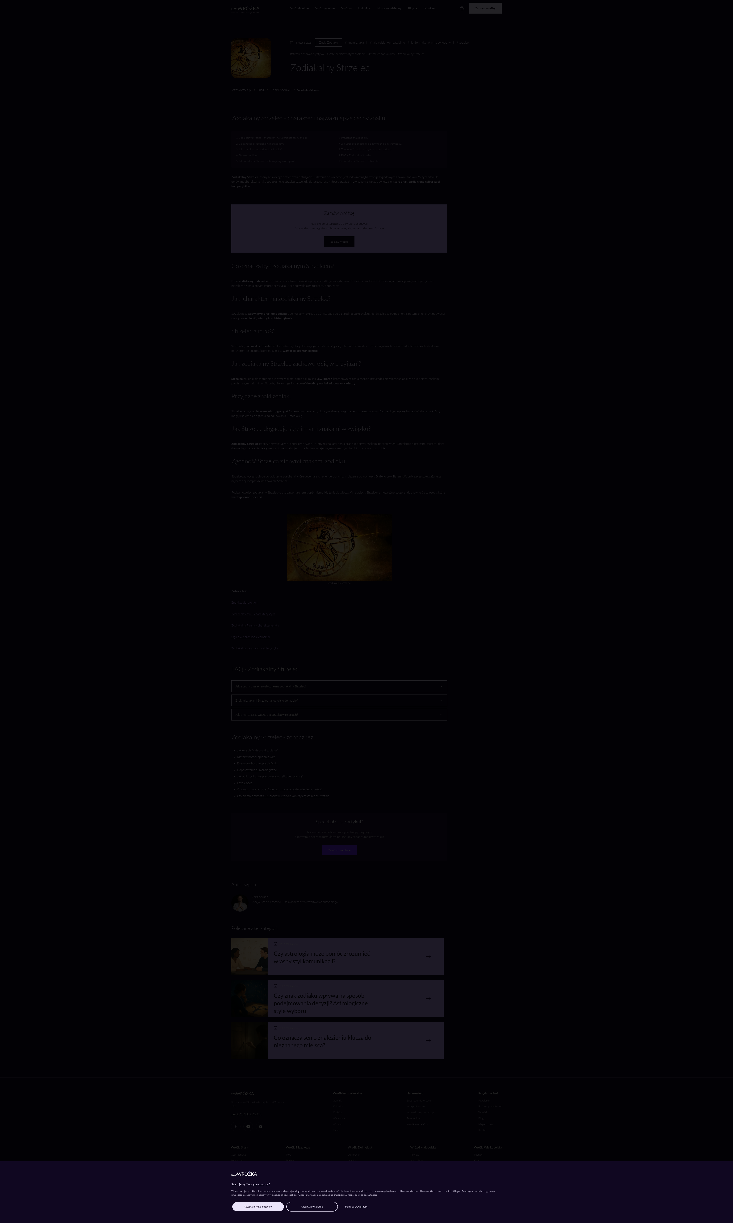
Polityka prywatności (356, 1206)
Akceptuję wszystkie (312, 1206)
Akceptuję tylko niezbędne (258, 1206)
